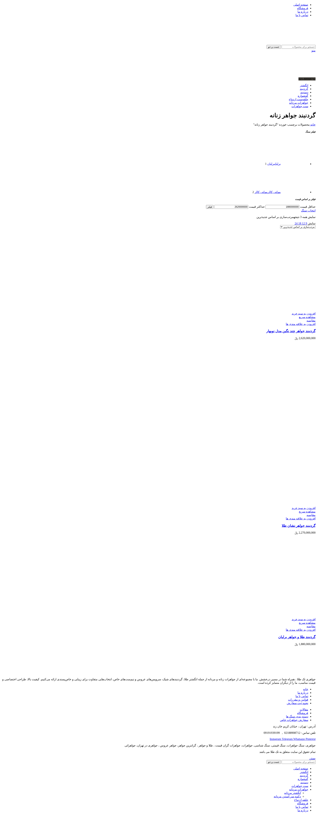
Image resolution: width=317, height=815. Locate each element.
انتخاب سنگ (308, 210)
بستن (312, 758)
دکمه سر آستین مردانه (287, 796)
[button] (304, 313)
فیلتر (209, 206)
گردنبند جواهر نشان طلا (299, 526)
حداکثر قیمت (257, 206)
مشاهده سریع (307, 317)
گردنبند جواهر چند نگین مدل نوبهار (291, 331)
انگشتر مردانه (292, 792)
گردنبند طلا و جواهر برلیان (297, 637)
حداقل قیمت (308, 206)
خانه (313, 124)
